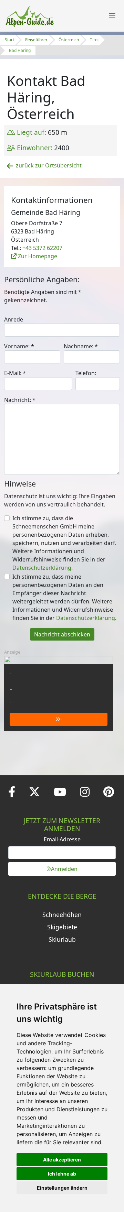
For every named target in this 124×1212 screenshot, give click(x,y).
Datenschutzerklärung (41, 567)
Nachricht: (19, 400)
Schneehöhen (62, 914)
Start (9, 40)
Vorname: (19, 346)
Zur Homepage (37, 256)
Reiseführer (36, 40)
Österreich (69, 40)
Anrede (13, 319)
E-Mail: (15, 373)
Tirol (94, 40)
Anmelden (64, 869)
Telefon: (85, 373)
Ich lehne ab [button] (62, 1174)
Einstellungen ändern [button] (62, 1188)
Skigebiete (62, 927)
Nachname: (81, 346)
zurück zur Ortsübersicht (49, 165)
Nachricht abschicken (62, 634)
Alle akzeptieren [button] (62, 1159)
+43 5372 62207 (42, 248)
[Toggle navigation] (112, 16)
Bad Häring (20, 50)
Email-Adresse (62, 839)
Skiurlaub (62, 939)
